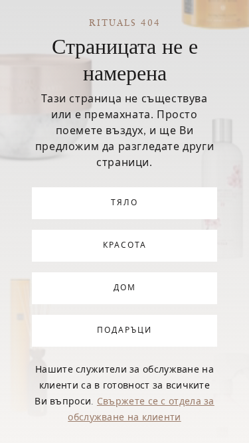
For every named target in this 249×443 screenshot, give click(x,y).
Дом (125, 288)
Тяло (124, 203)
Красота (125, 246)
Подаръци (124, 331)
